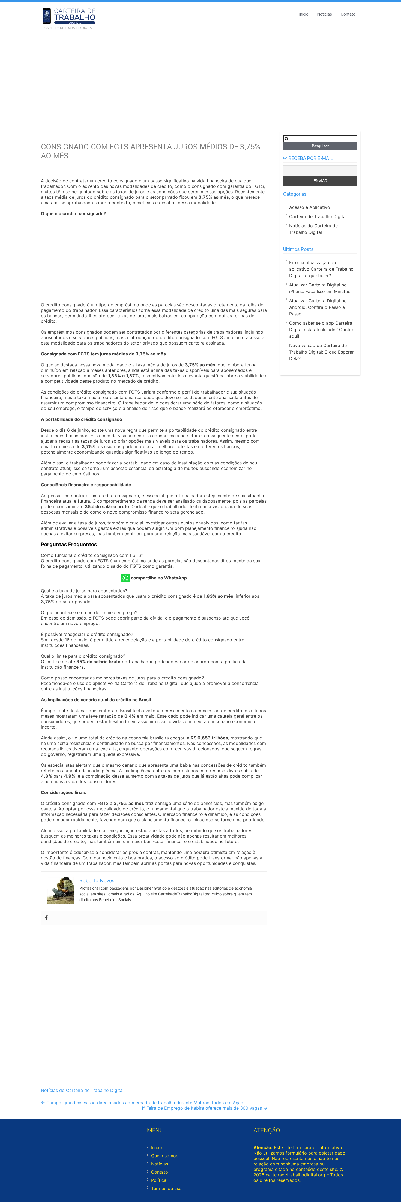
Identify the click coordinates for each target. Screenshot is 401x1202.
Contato (348, 14)
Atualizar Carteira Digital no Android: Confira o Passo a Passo (318, 307)
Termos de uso (166, 1188)
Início (304, 14)
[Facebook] (46, 918)
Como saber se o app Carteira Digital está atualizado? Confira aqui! (321, 329)
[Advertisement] (200, 74)
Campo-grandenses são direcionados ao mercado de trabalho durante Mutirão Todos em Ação (142, 1102)
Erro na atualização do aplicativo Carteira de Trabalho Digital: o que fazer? (321, 269)
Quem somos (164, 1155)
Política (158, 1180)
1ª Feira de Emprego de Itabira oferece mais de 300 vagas (204, 1108)
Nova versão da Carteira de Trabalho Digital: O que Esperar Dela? (321, 352)
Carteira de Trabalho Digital (318, 216)
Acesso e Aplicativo (309, 207)
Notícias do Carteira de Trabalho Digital (82, 1090)
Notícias (324, 14)
